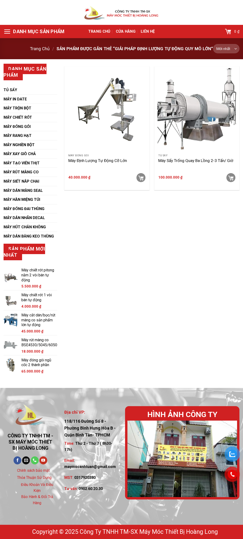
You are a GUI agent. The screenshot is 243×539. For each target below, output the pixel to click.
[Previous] (135, 459)
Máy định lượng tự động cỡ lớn (97, 160)
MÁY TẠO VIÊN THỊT (22, 163)
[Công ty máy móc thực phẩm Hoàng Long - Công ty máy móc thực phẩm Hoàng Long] (121, 12)
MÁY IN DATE (15, 99)
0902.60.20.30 (91, 488)
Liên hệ (148, 31)
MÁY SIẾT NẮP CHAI (21, 181)
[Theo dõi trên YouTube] (43, 460)
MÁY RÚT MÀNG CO (21, 172)
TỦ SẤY (10, 90)
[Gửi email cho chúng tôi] (26, 460)
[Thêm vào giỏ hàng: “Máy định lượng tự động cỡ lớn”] (140, 177)
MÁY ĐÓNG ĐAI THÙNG (24, 209)
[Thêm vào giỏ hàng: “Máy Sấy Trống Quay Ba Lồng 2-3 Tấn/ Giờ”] (230, 177)
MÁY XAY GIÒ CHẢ (20, 154)
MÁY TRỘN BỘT (17, 108)
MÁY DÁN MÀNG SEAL (23, 190)
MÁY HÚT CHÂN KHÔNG (25, 227)
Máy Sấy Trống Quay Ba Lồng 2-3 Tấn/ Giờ (195, 160)
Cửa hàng (126, 31)
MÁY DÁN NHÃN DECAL (24, 218)
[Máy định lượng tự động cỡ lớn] (107, 108)
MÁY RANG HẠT (18, 135)
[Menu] (34, 31)
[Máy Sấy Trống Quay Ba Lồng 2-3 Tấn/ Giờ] (196, 108)
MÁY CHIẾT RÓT (18, 117)
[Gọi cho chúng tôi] (35, 460)
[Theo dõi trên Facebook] (17, 460)
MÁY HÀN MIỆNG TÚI (22, 199)
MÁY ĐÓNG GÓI (17, 126)
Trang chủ (99, 31)
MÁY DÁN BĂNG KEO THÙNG (29, 236)
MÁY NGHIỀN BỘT (19, 145)
